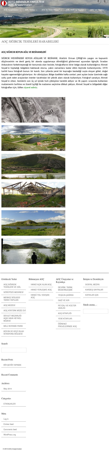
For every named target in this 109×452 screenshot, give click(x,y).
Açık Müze (9, 16)
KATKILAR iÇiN (91, 295)
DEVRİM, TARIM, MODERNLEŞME (65, 288)
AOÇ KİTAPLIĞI (65, 313)
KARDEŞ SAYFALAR (94, 289)
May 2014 (8, 388)
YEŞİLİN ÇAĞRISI (66, 295)
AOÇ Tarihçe (31, 9)
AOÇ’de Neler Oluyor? (51, 9)
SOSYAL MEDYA (92, 284)
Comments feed (10, 429)
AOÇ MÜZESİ (9, 305)
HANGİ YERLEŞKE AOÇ (41, 289)
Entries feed (8, 424)
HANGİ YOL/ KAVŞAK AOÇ (40, 296)
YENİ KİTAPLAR (65, 318)
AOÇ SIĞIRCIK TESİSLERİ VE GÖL (12, 285)
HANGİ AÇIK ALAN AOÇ (41, 284)
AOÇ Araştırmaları (12, 9)
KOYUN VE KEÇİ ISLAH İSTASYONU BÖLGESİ (14, 332)
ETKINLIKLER (9, 403)
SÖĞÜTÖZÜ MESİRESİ (13, 292)
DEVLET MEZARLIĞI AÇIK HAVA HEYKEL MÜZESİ (12, 318)
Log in (6, 419)
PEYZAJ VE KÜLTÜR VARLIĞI (67, 306)
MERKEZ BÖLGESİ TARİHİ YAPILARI (12, 298)
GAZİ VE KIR (63, 300)
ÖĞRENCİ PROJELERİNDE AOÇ (67, 325)
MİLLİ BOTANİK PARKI (13, 326)
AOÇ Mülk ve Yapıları (76, 9)
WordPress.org (10, 434)
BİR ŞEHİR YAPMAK (12, 364)
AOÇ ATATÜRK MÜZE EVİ (15, 310)
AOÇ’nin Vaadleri (98, 9)
